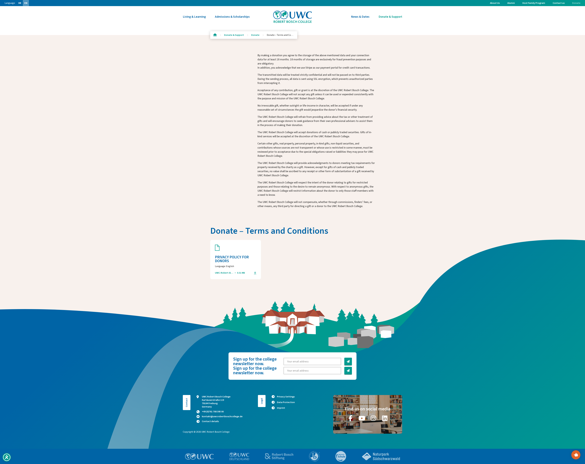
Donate (576, 3)
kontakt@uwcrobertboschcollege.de (222, 416)
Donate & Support (390, 16)
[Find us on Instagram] (373, 418)
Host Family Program (533, 3)
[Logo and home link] (292, 17)
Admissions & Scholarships (232, 16)
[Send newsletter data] (348, 361)
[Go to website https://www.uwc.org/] (199, 456)
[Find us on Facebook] (350, 418)
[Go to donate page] (575, 454)
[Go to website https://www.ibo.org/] (314, 456)
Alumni (511, 3)
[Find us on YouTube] (362, 418)
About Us (495, 3)
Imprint (281, 408)
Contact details (210, 421)
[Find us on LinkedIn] (385, 418)
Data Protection (286, 402)
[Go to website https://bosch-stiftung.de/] (279, 456)
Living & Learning (194, 16)
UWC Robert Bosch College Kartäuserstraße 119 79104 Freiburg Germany (216, 401)
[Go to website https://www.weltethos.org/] (340, 456)
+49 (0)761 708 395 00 (213, 411)
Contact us (559, 3)
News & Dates (360, 16)
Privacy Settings (286, 396)
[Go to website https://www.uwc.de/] (239, 456)
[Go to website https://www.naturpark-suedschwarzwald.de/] (381, 456)
